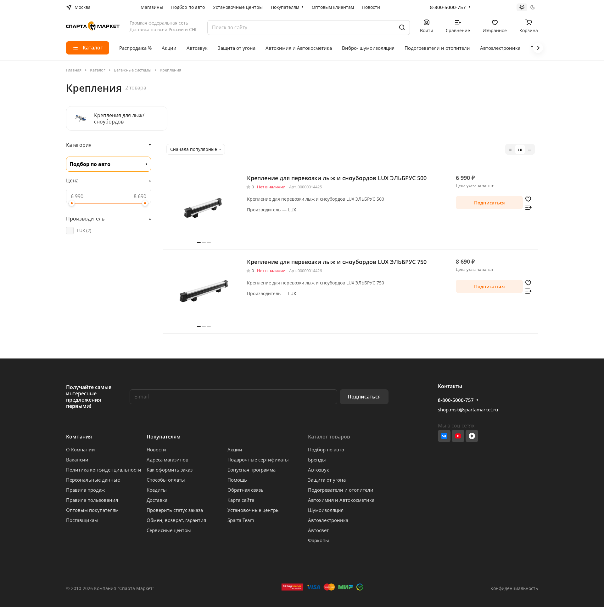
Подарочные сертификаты (258, 459)
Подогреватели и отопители (340, 490)
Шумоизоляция (326, 510)
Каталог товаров (329, 436)
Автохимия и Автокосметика (341, 500)
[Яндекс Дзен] (472, 436)
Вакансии (77, 459)
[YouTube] (458, 436)
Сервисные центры (169, 530)
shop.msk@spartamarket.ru (468, 409)
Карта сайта (240, 500)
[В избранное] (528, 198)
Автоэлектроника (328, 520)
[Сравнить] (528, 206)
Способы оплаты (166, 480)
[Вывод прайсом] (529, 149)
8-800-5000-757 (448, 7)
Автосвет (318, 530)
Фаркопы (318, 540)
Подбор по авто (326, 449)
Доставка (157, 500)
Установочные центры (253, 510)
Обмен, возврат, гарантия (176, 520)
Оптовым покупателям (92, 510)
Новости (156, 449)
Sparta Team (240, 520)
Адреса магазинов (167, 459)
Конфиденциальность (514, 588)
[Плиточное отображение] (510, 149)
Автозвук (318, 470)
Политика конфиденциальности (103, 470)
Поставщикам (82, 520)
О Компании (80, 449)
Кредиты (157, 490)
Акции (234, 449)
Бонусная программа (251, 470)
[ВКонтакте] (444, 436)
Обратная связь (245, 490)
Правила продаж (85, 490)
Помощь (237, 480)
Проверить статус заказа (175, 510)
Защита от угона (327, 480)
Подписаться (364, 396)
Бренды (317, 459)
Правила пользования (92, 500)
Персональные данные (93, 480)
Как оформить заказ (170, 470)
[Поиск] (402, 27)
